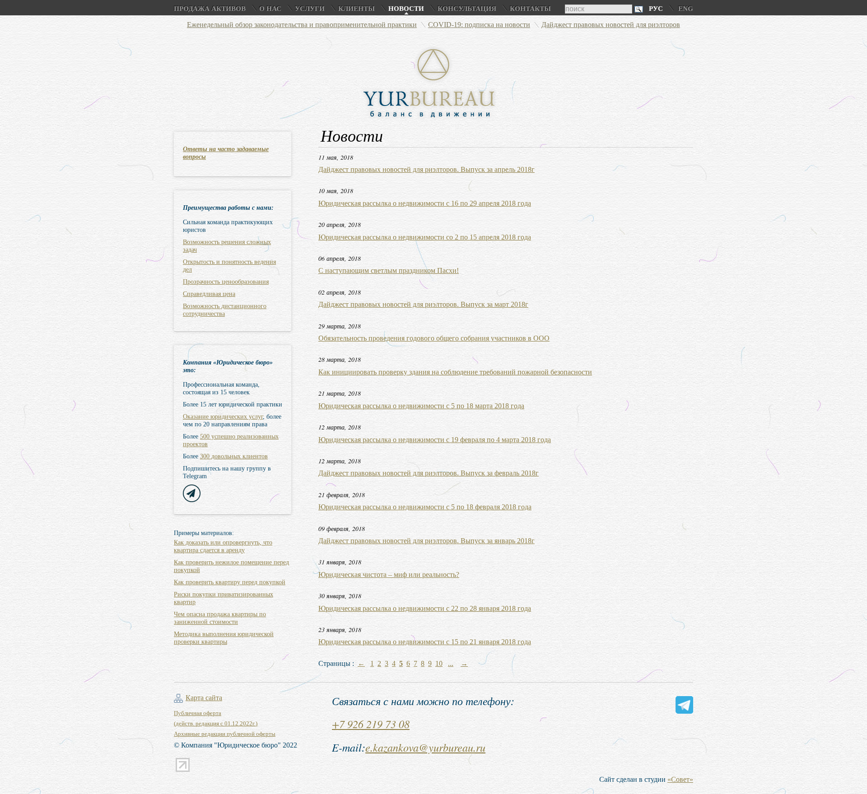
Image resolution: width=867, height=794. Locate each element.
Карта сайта (204, 698)
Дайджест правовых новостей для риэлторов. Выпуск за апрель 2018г (426, 169)
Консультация (467, 8)
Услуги (310, 8)
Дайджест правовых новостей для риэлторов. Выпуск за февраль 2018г (428, 473)
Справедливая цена (209, 294)
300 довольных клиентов (234, 456)
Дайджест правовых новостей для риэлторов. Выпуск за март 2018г (423, 304)
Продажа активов (210, 8)
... (450, 663)
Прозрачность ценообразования (226, 281)
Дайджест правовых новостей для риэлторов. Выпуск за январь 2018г (426, 541)
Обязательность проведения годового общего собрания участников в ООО (434, 338)
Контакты (530, 8)
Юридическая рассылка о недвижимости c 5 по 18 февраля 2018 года (424, 507)
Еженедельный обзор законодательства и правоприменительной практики (302, 24)
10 (439, 663)
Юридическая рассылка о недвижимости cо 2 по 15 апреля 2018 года (424, 237)
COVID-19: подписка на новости (479, 24)
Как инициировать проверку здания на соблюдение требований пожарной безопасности (455, 372)
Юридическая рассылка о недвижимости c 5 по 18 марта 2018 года (421, 406)
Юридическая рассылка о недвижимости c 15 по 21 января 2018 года (424, 642)
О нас (270, 8)
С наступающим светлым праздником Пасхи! (388, 270)
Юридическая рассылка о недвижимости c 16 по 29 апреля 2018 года (424, 203)
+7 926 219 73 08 (371, 723)
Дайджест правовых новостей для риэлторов (610, 24)
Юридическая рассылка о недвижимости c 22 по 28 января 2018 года (424, 608)
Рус (656, 8)
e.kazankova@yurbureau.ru (425, 747)
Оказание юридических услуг (223, 416)
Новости (406, 8)
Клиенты (356, 8)
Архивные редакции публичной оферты (224, 733)
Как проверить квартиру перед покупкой (229, 582)
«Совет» (680, 779)
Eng (685, 8)
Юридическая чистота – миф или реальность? (388, 574)
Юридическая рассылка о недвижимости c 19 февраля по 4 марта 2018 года (434, 439)
